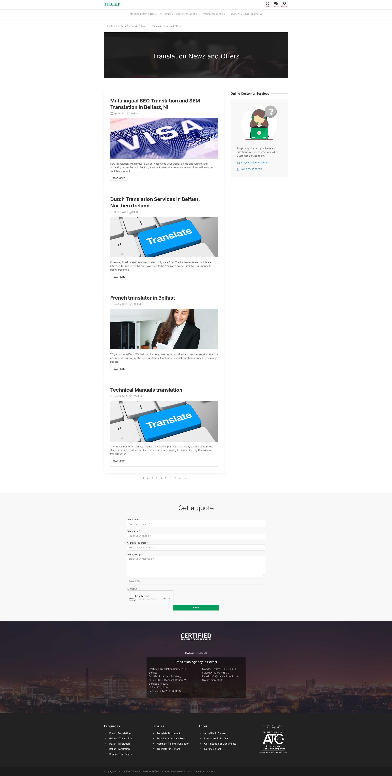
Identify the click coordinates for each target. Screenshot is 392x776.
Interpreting (164, 14)
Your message (135, 554)
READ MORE (119, 178)
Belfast (189, 652)
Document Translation (186, 14)
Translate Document (168, 733)
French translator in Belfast (142, 298)
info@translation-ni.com (254, 162)
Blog (247, 14)
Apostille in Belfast (215, 733)
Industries (235, 14)
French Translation (120, 733)
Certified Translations (214, 14)
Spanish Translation (120, 754)
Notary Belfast (212, 748)
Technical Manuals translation (146, 390)
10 (184, 477)
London (202, 652)
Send (196, 607)
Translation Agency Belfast (172, 738)
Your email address (137, 542)
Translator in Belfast (168, 748)
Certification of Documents (220, 743)
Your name (133, 519)
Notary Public (147, 14)
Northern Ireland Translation (173, 743)
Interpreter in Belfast (216, 738)
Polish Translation (119, 743)
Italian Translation (119, 748)
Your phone (133, 531)
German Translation (120, 738)
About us (134, 14)
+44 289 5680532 (251, 169)
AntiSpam (132, 588)
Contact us (256, 14)
